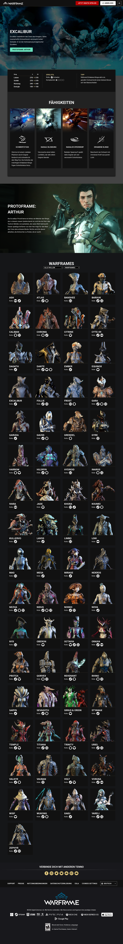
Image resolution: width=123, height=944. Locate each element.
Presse (21, 883)
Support (11, 883)
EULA (77, 883)
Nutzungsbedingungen (37, 883)
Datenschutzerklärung (61, 883)
